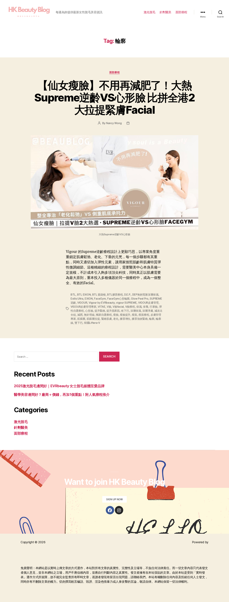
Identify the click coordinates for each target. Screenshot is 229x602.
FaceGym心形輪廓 (118, 298)
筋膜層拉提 (93, 318)
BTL (73, 294)
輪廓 (151, 318)
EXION (89, 298)
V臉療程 (130, 306)
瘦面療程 (143, 314)
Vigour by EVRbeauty (102, 302)
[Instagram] (119, 510)
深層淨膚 (147, 310)
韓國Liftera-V (92, 322)
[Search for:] (55, 357)
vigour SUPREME (126, 302)
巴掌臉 (154, 306)
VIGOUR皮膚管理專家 (83, 306)
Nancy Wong (114, 123)
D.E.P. (127, 294)
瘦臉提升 (125, 314)
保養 (145, 306)
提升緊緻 (100, 310)
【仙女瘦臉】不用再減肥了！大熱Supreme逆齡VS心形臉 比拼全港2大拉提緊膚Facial (114, 97)
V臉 (109, 306)
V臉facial (118, 306)
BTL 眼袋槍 (99, 294)
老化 (115, 318)
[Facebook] (110, 510)
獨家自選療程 (104, 314)
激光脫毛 (149, 12)
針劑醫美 (165, 12)
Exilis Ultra (77, 298)
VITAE (101, 306)
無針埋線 (89, 314)
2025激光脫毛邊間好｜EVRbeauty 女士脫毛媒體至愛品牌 (59, 386)
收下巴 (125, 310)
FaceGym (100, 298)
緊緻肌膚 (106, 318)
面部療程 (181, 12)
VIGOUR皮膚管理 (148, 302)
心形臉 (89, 310)
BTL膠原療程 (115, 294)
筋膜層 (81, 318)
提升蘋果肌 (113, 310)
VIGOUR (82, 302)
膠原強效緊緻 (140, 318)
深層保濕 (135, 310)
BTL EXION (84, 294)
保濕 (138, 306)
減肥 (79, 314)
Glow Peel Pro (139, 298)
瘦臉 (115, 314)
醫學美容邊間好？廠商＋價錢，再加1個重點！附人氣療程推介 (61, 394)
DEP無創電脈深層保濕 (145, 294)
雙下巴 (78, 322)
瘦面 (134, 314)
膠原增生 (125, 318)
